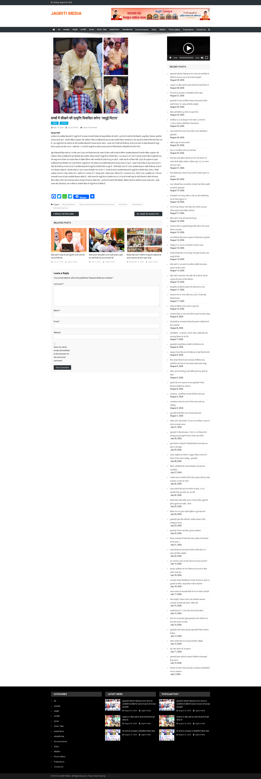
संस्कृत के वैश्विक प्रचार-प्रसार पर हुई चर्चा (184, 306)
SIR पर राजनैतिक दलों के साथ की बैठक (183, 150)
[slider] (186, 57)
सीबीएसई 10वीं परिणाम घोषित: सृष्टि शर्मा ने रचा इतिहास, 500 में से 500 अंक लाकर (67, 214)
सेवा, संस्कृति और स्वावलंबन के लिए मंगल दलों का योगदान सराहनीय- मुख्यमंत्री (149, 214)
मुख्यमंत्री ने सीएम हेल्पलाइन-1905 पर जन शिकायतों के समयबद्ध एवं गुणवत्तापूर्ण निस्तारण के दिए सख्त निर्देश (188, 434)
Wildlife (162, 30)
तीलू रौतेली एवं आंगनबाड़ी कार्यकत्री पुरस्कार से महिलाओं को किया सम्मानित (189, 323)
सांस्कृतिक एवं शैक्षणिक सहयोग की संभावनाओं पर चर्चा (187, 287)
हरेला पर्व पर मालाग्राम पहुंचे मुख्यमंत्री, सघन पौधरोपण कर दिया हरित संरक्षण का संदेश (189, 620)
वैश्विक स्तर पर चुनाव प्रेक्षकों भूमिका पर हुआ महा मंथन (187, 511)
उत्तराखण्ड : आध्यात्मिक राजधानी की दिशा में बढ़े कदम (187, 394)
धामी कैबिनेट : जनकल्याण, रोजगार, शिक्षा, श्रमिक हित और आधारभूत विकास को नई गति (189, 335)
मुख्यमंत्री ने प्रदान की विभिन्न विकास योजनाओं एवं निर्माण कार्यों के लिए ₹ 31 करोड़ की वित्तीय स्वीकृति (188, 102)
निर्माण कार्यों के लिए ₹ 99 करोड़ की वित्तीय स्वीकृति (186, 641)
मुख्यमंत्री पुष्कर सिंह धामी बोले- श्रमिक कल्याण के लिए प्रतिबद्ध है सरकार (187, 521)
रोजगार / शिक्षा (102, 30)
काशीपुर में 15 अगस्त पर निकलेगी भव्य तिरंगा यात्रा (186, 245)
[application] (188, 48)
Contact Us (201, 30)
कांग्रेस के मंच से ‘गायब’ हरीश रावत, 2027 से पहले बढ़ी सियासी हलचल (188, 296)
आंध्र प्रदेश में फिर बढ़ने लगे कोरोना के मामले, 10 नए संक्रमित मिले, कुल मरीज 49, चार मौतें (187, 490)
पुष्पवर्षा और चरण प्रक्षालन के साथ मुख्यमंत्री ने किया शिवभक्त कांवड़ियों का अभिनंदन (187, 384)
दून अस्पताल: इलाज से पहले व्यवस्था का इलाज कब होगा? (188, 561)
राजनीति (83, 30)
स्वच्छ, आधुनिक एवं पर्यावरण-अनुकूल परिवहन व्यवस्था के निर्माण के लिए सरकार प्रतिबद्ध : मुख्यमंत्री (188, 456)
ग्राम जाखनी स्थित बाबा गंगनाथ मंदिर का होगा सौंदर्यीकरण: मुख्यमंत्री (189, 133)
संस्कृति (74, 30)
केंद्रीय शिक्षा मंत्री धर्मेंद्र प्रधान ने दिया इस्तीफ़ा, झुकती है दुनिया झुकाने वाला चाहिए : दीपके (189, 502)
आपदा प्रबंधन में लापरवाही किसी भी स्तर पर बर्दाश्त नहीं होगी (189, 591)
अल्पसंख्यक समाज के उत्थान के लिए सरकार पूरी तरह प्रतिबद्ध (187, 403)
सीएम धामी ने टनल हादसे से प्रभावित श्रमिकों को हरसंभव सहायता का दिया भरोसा (188, 266)
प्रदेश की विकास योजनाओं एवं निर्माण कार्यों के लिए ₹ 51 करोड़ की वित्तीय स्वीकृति (188, 551)
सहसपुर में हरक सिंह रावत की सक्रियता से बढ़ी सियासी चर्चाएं (189, 352)
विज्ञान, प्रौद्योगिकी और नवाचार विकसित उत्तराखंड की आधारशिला (187, 468)
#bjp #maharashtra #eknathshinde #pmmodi (96, 204)
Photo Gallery (174, 30)
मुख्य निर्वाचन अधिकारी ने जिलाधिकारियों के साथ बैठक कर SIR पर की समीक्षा (189, 445)
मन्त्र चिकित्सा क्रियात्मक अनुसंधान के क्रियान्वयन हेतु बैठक (190, 237)
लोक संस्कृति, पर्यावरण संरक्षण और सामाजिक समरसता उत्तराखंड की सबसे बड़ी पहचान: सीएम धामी (187, 601)
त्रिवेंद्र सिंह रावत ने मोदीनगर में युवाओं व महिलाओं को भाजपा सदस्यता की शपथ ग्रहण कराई (144, 256)
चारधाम (91, 30)
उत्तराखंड (66, 30)
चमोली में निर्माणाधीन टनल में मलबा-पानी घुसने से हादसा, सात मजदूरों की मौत (189, 255)
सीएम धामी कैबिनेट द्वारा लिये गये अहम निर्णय (184, 112)
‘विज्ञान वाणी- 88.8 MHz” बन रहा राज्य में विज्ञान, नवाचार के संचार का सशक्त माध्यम (190, 422)
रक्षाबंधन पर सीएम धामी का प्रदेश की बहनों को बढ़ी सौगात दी (189, 85)
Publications (188, 30)
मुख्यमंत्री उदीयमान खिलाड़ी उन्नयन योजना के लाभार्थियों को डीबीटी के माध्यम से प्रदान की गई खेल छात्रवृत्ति (189, 75)
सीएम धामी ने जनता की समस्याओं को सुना (183, 218)
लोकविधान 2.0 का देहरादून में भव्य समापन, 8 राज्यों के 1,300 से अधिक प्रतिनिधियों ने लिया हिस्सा (187, 121)
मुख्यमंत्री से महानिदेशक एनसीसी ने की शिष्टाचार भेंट (187, 344)
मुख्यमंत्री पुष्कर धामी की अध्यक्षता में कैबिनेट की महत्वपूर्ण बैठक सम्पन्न (188, 658)
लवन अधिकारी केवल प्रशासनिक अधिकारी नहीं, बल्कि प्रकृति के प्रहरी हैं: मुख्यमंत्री (190, 186)
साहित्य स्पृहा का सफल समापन (180, 142)
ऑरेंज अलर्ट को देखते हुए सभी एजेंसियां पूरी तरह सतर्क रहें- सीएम (189, 373)
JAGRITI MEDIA (66, 13)
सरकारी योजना (114, 30)
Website (57, 332)
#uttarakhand (137, 204)
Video (154, 30)
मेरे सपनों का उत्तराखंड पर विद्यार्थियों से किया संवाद (186, 93)
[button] (188, 48)
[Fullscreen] (206, 57)
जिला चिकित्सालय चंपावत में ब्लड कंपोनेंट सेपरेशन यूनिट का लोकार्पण (189, 175)
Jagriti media (73, 127)
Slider (55, 123)
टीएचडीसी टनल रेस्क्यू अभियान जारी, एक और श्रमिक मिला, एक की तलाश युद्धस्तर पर (189, 197)
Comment (59, 284)
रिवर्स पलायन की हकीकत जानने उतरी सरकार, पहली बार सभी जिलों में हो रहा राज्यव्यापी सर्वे (106, 256)
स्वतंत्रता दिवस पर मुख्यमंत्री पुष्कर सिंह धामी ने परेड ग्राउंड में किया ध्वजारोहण (189, 228)
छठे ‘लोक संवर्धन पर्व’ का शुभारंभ (180, 649)
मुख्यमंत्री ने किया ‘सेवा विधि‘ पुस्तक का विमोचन (185, 531)
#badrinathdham (68, 204)
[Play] (170, 57)
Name (57, 310)
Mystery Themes (112, 776)
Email (57, 321)
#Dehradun (123, 204)
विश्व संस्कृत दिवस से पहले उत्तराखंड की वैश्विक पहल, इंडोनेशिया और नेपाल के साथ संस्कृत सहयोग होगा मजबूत (188, 362)
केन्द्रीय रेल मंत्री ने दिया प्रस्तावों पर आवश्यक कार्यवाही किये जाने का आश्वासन (190, 670)
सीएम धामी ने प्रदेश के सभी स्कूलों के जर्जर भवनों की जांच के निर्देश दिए (68, 256)
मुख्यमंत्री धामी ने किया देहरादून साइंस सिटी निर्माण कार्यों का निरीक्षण (189, 631)
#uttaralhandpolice (60, 208)
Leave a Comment (90, 128)
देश (59, 30)
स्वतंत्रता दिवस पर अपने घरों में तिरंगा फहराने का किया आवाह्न (190, 314)
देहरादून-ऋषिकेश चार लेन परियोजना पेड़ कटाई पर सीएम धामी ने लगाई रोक (188, 570)
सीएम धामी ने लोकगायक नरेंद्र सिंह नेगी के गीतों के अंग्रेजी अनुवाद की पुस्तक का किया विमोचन (188, 277)
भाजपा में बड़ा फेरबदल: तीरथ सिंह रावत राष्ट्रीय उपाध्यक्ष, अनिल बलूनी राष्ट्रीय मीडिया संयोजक (188, 209)
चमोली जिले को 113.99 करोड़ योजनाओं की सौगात (186, 611)
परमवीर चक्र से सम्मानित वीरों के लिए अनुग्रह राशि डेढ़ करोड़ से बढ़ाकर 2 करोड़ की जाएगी (190, 479)
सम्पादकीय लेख (127, 30)
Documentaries (142, 30)
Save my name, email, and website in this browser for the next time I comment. (62, 354)
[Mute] (202, 57)
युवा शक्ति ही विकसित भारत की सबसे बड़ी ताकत (185, 413)
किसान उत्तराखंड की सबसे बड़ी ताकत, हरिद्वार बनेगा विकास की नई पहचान (189, 540)
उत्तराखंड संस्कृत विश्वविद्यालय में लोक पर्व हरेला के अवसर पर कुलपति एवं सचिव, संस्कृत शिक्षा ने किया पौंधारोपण (190, 582)
